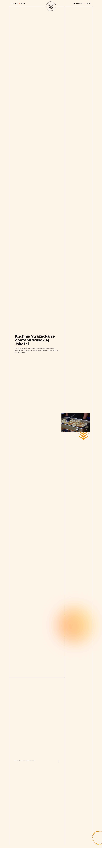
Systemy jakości (78, 3)
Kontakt (88, 3)
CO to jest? (14, 3)
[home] (51, 6)
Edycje (23, 3)
